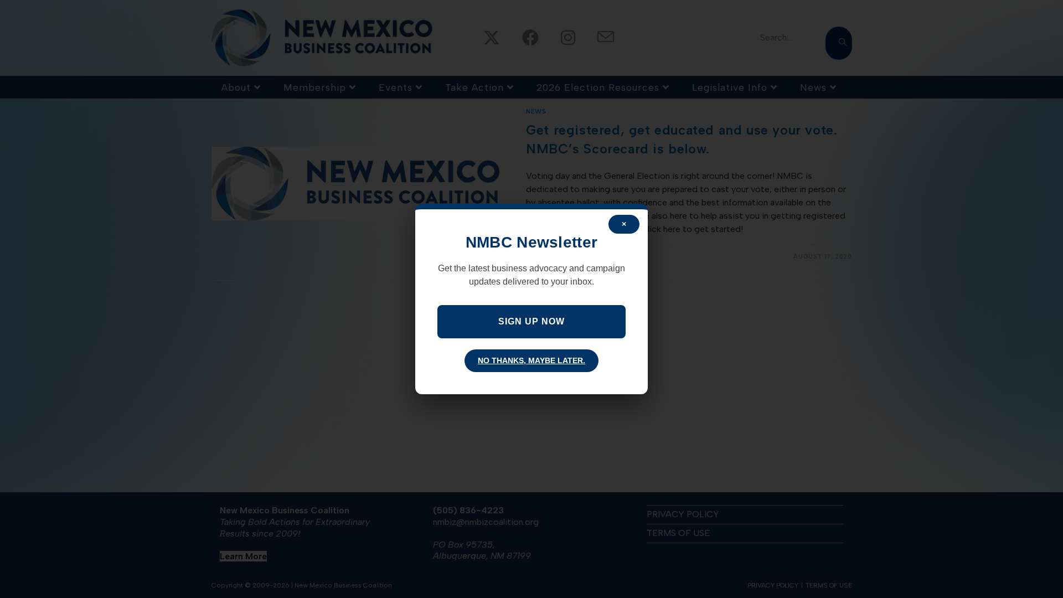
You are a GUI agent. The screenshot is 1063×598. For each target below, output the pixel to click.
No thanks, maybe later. (531, 360)
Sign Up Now (531, 321)
